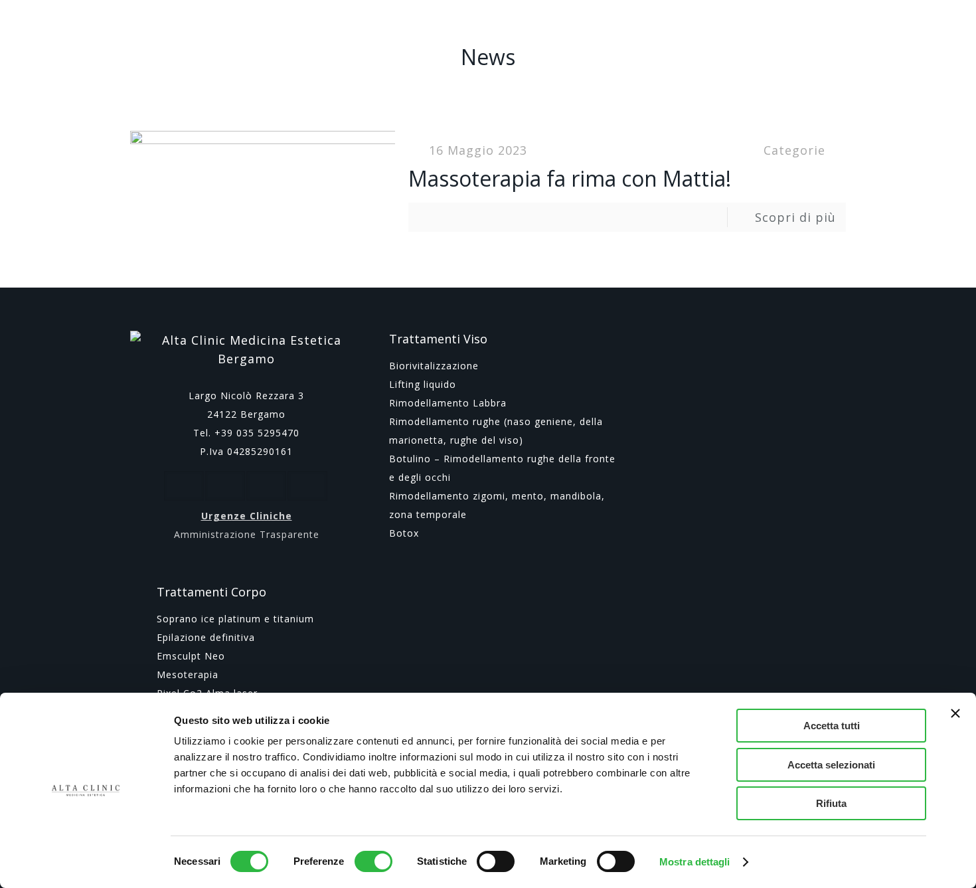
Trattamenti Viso (438, 339)
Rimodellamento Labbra (448, 403)
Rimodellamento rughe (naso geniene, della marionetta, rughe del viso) (496, 430)
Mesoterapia (187, 674)
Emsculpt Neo (191, 656)
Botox (404, 533)
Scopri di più (795, 217)
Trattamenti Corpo (211, 592)
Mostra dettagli (694, 861)
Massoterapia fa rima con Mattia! (569, 178)
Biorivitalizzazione (434, 365)
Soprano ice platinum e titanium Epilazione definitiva (235, 628)
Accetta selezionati (831, 764)
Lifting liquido (422, 384)
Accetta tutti (831, 725)
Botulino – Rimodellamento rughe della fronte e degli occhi (502, 468)
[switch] (373, 861)
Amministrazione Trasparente (246, 534)
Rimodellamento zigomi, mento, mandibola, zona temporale (497, 505)
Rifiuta (831, 803)
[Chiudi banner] (955, 713)
